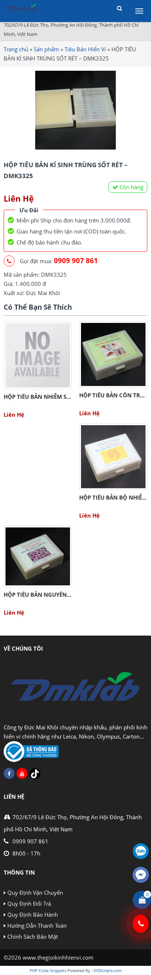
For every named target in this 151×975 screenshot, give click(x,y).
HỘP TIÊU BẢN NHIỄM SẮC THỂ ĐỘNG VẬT (59, 396)
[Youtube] (21, 773)
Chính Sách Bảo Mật (32, 936)
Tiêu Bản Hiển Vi (85, 49)
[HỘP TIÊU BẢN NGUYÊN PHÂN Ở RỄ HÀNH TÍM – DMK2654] (37, 556)
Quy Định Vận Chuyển (35, 892)
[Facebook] (9, 773)
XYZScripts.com (107, 970)
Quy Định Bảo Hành (32, 914)
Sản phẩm (46, 49)
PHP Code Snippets (48, 970)
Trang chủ (16, 49)
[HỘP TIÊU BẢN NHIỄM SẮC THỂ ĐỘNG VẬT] (37, 355)
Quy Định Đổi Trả (29, 903)
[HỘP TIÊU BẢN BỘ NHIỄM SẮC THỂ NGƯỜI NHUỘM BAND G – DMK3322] (113, 456)
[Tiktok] (34, 773)
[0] (142, 900)
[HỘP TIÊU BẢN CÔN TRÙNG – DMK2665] (113, 354)
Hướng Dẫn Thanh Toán (37, 925)
